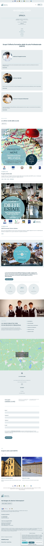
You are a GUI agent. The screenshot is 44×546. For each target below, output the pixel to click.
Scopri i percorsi (9, 279)
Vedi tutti (4, 123)
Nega (31, 542)
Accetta (25, 542)
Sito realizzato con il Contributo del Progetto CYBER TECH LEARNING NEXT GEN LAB (14, 510)
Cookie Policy (30, 544)
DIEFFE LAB (22, 30)
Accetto (22, 356)
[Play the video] (22, 254)
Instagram (22, 34)
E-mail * (6, 425)
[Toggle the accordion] (26, 321)
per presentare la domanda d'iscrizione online (22, 20)
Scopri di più (5, 67)
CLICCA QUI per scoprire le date (22, 24)
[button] (42, 533)
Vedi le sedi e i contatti (7, 503)
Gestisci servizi (24, 540)
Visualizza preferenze (38, 542)
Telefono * (7, 420)
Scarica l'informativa (22, 489)
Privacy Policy (34, 544)
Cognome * (7, 415)
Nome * (6, 410)
